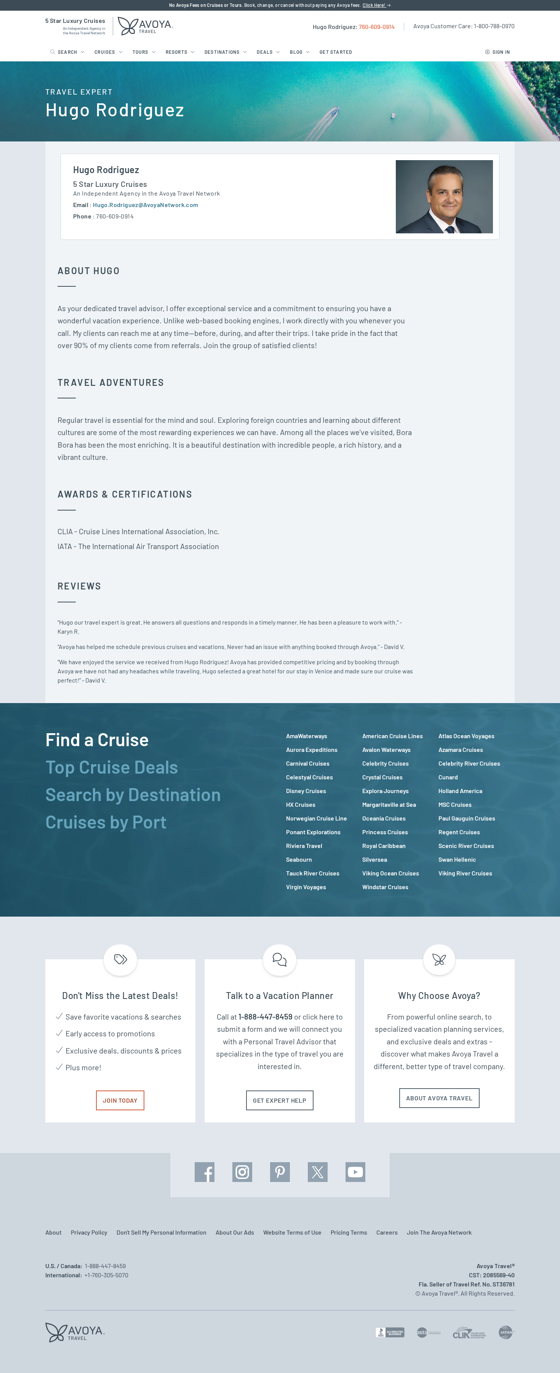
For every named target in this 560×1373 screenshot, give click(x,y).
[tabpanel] (400, 811)
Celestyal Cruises (309, 776)
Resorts (176, 52)
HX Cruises (300, 804)
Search (67, 52)
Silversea (374, 859)
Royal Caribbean (384, 845)
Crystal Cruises (382, 776)
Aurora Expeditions (312, 749)
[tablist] (159, 809)
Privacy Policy (89, 1232)
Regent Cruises (459, 831)
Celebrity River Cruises (469, 763)
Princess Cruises (385, 831)
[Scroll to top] (540, 1354)
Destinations (222, 52)
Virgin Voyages (306, 886)
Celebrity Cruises (385, 763)
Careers (387, 1232)
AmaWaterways (306, 735)
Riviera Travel (304, 845)
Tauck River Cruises (312, 873)
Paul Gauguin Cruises (466, 818)
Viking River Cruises (465, 873)
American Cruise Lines (392, 735)
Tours (141, 52)
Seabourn (299, 859)
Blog (296, 52)
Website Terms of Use (292, 1232)
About (53, 1232)
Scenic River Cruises (466, 845)
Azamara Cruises (460, 749)
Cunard (448, 776)
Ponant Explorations (313, 831)
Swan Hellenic (457, 859)
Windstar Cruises (385, 886)
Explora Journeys (385, 790)
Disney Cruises (306, 790)
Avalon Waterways (386, 749)
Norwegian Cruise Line (316, 818)
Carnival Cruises (308, 763)
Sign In (501, 52)
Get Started (336, 52)
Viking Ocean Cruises (390, 873)
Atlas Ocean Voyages (466, 735)
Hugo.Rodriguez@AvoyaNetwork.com (145, 204)
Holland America (460, 790)
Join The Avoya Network (439, 1232)
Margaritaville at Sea (389, 804)
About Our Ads (235, 1232)
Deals (265, 52)
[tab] (159, 738)
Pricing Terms (349, 1232)
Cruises (104, 52)
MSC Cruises (455, 804)
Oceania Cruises (384, 818)
